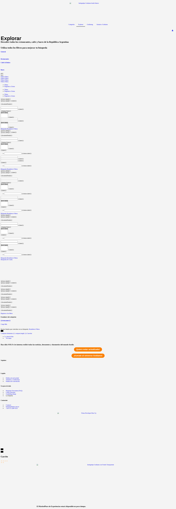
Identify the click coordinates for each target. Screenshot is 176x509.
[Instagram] (3, 368)
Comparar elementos (13, 333)
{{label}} (14, 101)
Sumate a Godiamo (102, 24)
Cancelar (29, 333)
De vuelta (9, 259)
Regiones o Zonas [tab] (9, 86)
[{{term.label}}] (4, 112)
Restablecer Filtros (12, 129)
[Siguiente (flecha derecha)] (3, 462)
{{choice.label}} (27, 153)
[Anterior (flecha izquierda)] (1, 462)
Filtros (3, 76)
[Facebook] (3, 363)
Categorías (71, 24)
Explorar (80, 24)
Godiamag (90, 24)
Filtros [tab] (6, 85)
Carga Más (4, 324)
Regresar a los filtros (7, 313)
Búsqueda (4, 129)
